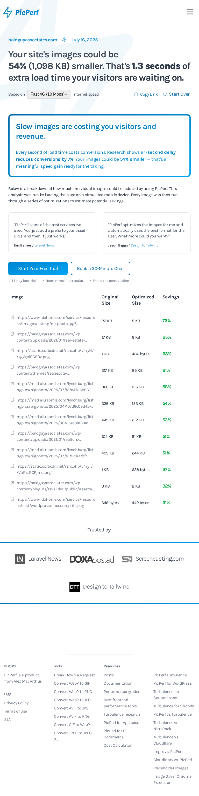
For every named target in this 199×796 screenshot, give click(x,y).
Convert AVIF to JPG (71, 708)
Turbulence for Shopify (173, 706)
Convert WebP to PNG (73, 691)
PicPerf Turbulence (170, 675)
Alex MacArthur (27, 681)
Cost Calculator (117, 745)
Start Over (179, 94)
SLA (7, 719)
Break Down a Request (74, 675)
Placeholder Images (170, 768)
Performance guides (122, 691)
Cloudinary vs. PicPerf (172, 759)
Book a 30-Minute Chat (100, 268)
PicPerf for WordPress (172, 683)
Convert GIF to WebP (72, 724)
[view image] (12, 318)
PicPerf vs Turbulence (172, 714)
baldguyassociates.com (32, 40)
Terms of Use (15, 711)
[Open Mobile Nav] (190, 12)
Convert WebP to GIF (72, 683)
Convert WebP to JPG (72, 699)
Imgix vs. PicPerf (168, 751)
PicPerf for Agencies (121, 722)
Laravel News (44, 245)
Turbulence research (122, 714)
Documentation (118, 683)
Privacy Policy (16, 702)
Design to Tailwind (145, 245)
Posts (108, 675)
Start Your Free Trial (38, 268)
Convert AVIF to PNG (72, 716)
